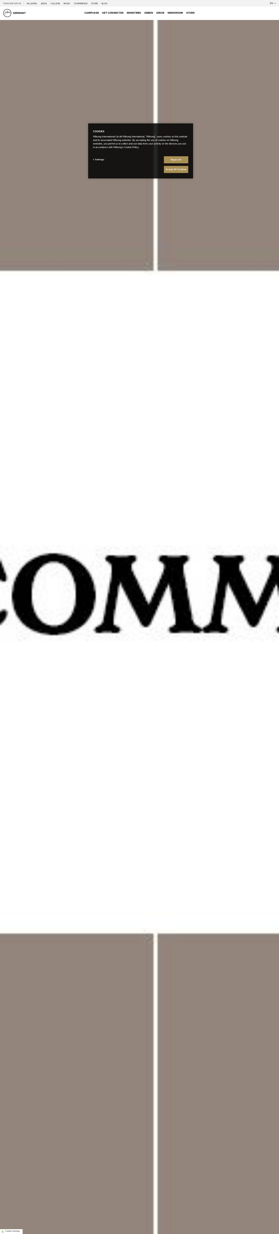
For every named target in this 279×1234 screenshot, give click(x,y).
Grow (160, 13)
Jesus (44, 3)
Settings (99, 159)
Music (67, 3)
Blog (104, 3)
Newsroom (175, 13)
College (55, 3)
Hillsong (32, 3)
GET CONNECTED (113, 13)
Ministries (134, 13)
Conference (81, 3)
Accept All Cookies (176, 169)
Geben (148, 13)
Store (94, 3)
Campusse (91, 13)
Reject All (176, 159)
